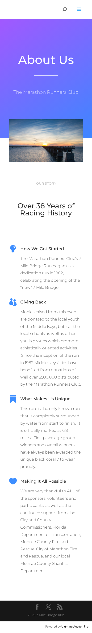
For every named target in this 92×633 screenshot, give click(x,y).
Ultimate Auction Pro (74, 626)
